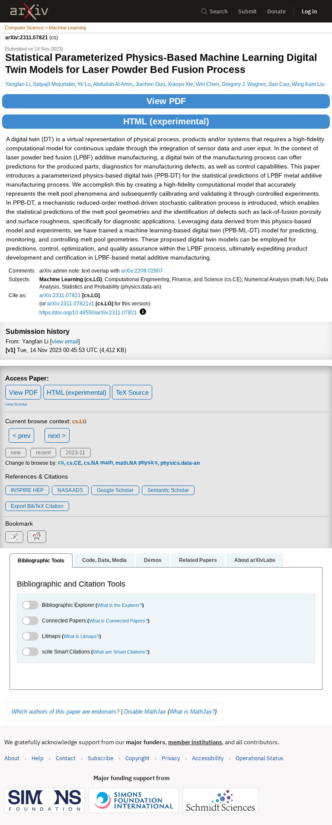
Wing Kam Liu (308, 84)
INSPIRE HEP (27, 490)
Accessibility (207, 758)
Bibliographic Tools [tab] (41, 561)
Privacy (171, 758)
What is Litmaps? (81, 636)
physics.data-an (180, 463)
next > (57, 435)
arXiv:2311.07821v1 (70, 303)
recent (43, 453)
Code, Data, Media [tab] (104, 560)
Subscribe (100, 758)
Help (38, 758)
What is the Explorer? (119, 605)
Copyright (137, 758)
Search (219, 11)
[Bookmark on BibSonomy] (14, 537)
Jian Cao (278, 84)
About (11, 758)
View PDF (166, 101)
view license (16, 404)
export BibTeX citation (37, 506)
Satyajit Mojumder (54, 84)
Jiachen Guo (150, 84)
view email (65, 341)
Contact (66, 758)
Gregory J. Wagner (243, 84)
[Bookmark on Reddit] (36, 536)
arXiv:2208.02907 (142, 270)
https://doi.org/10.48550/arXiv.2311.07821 (88, 312)
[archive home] (29, 11)
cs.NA (91, 463)
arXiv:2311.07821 (60, 295)
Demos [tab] (153, 560)
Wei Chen (207, 84)
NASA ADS (70, 490)
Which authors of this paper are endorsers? (65, 711)
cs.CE (74, 463)
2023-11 (75, 453)
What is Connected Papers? (118, 620)
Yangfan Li (17, 84)
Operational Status (259, 758)
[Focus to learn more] (141, 312)
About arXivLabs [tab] (254, 560)
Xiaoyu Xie (180, 84)
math (106, 463)
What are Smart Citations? (120, 651)
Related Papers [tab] (198, 560)
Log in (309, 11)
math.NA (126, 463)
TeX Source (132, 392)
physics (148, 463)
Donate (276, 11)
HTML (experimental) (166, 121)
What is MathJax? (192, 711)
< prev (22, 435)
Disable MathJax (145, 711)
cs (61, 463)
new (16, 453)
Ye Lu (84, 84)
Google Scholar (115, 490)
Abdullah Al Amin (113, 84)
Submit (247, 11)
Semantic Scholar (168, 490)
